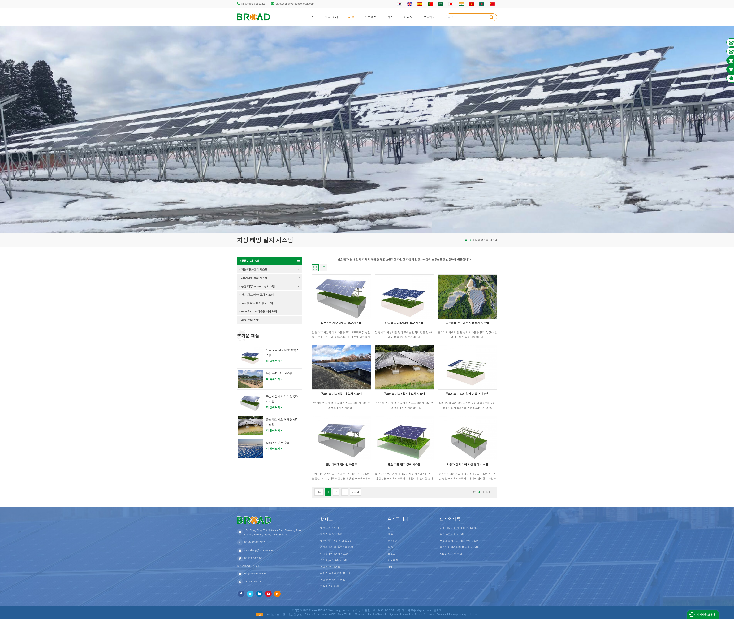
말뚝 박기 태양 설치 (331, 527)
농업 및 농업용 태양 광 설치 (335, 573)
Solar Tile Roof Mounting (351, 614)
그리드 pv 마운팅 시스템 (334, 560)
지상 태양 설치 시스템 (484, 240)
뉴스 (390, 17)
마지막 (355, 492)
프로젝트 (371, 17)
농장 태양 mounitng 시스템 (258, 286)
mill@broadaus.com (255, 573)
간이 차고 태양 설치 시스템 (257, 294)
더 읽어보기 (273, 360)
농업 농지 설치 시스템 (279, 373)
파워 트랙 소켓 (250, 319)
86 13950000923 (253, 558)
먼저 (319, 492)
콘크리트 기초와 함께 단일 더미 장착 (467, 393)
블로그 (391, 553)
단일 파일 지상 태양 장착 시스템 (282, 352)
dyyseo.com (424, 610)
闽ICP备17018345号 (389, 610)
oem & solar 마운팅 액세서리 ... (260, 311)
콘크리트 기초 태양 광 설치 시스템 (282, 422)
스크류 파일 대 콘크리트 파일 (336, 547)
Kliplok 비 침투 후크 (278, 442)
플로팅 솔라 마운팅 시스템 (257, 303)
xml (390, 566)
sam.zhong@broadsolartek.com (295, 3)
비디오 (408, 17)
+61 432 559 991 (253, 581)
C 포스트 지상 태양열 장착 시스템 (341, 322)
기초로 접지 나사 (329, 586)
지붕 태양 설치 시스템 (254, 269)
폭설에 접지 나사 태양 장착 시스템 (282, 399)
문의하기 (429, 17)
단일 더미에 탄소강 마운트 (341, 464)
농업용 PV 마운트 (330, 566)
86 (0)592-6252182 (253, 3)
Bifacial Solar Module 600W (320, 614)
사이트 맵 (393, 560)
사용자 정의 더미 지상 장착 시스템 (467, 464)
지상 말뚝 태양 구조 (331, 534)
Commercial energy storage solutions (457, 614)
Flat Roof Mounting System (382, 614)
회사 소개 (331, 17)
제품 (351, 17)
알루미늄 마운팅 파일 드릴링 (336, 540)
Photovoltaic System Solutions (417, 614)
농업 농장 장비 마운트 (332, 579)
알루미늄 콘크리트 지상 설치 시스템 (467, 322)
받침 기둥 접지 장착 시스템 (404, 464)
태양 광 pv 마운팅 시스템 (334, 553)
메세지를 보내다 (706, 614)
